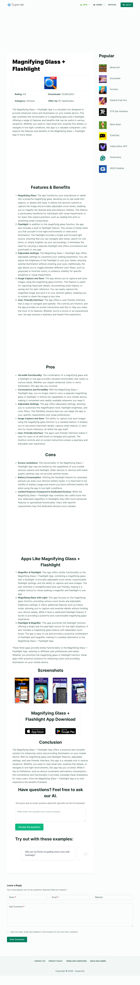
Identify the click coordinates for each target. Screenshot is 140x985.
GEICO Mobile (117, 168)
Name (12, 897)
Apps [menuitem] (85, 5)
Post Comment (17, 939)
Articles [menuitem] (112, 5)
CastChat (114, 135)
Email (55, 897)
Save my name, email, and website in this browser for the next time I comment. (44, 932)
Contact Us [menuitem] (39, 961)
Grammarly (115, 157)
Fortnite (114, 89)
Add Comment (16, 906)
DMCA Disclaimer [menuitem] (98, 961)
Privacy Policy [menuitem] (56, 961)
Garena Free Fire (118, 100)
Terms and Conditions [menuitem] (76, 961)
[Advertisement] (70, 30)
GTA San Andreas (119, 111)
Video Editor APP (118, 146)
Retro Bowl (115, 124)
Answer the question (29, 827)
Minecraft (115, 67)
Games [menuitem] (99, 5)
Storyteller (115, 78)
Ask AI (128, 5)
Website (99, 897)
